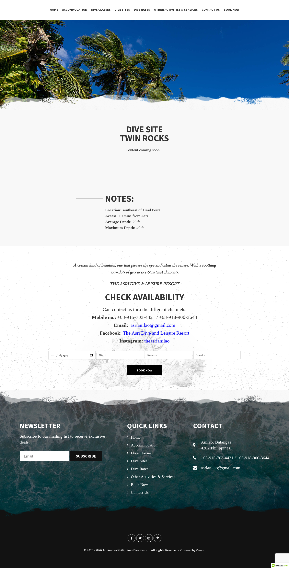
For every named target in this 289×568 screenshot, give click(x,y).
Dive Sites (122, 9)
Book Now (231, 9)
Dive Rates (142, 9)
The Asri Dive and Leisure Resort (156, 333)
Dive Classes (101, 9)
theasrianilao (157, 340)
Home (54, 9)
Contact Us (211, 9)
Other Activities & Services (176, 9)
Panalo (200, 550)
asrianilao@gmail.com (153, 325)
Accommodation (74, 9)
